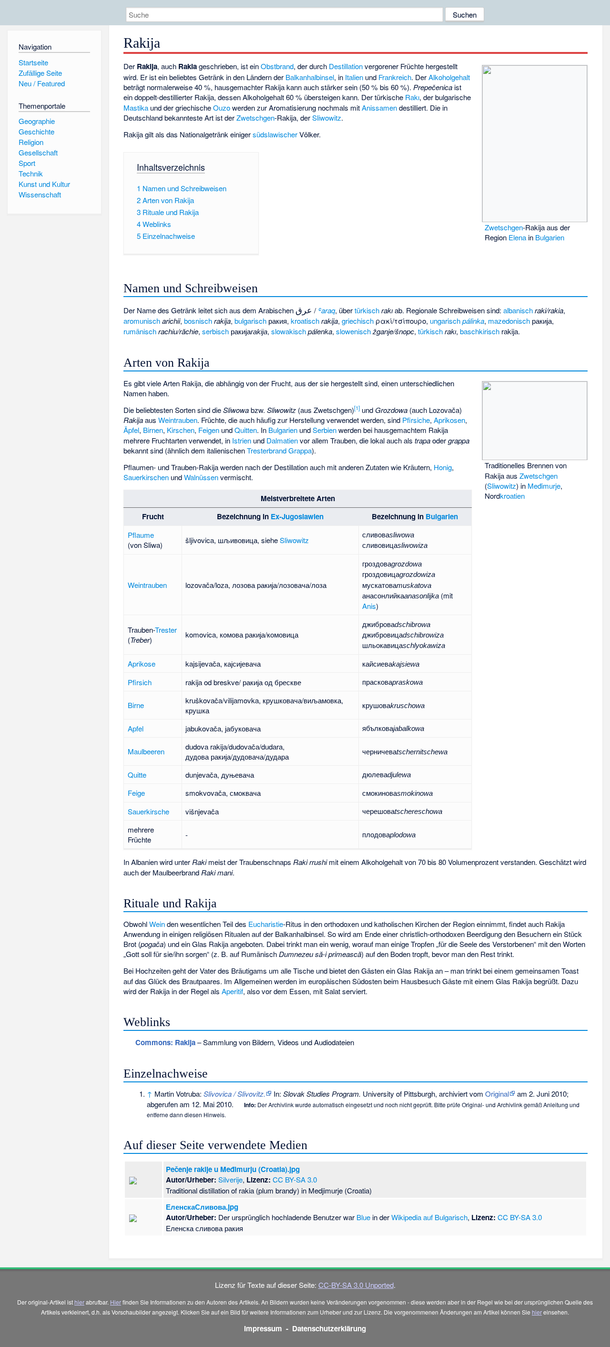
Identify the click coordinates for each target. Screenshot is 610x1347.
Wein (157, 924)
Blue (363, 1217)
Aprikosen (449, 420)
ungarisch (445, 321)
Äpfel (131, 430)
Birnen (153, 430)
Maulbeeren (146, 751)
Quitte (137, 775)
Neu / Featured (42, 83)
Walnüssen (201, 477)
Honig (443, 467)
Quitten (245, 430)
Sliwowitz (326, 118)
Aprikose (141, 663)
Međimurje (544, 486)
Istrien (241, 440)
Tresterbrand (266, 450)
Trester (166, 630)
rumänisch (139, 331)
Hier (115, 1302)
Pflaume (141, 535)
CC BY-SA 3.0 (295, 1179)
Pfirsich (140, 682)
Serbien (324, 430)
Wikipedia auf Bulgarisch (429, 1217)
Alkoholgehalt (449, 77)
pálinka (473, 321)
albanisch (518, 310)
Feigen (208, 430)
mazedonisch (509, 321)
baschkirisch (479, 331)
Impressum (263, 1328)
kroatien (512, 496)
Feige (136, 793)
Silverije (230, 1179)
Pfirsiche (416, 420)
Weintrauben (177, 420)
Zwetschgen (504, 227)
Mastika (135, 108)
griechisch (358, 321)
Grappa (300, 450)
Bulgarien (549, 237)
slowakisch (288, 331)
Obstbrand (277, 66)
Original (497, 1094)
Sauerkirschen (146, 477)
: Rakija (165, 1042)
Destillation (346, 66)
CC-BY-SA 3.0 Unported (356, 1285)
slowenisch (353, 331)
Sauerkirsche (148, 811)
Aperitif (232, 991)
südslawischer (275, 134)
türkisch (367, 310)
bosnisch (198, 321)
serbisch (215, 331)
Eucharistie (265, 924)
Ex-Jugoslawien (297, 516)
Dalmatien (282, 440)
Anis (369, 606)
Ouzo (221, 108)
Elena (517, 237)
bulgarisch (250, 321)
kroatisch (305, 321)
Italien (354, 77)
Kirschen (180, 430)
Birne (136, 705)
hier (79, 1302)
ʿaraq (326, 310)
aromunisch (141, 321)
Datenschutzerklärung (329, 1328)
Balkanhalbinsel (309, 77)
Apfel (135, 728)
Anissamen (379, 108)
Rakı (412, 97)
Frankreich (394, 77)
